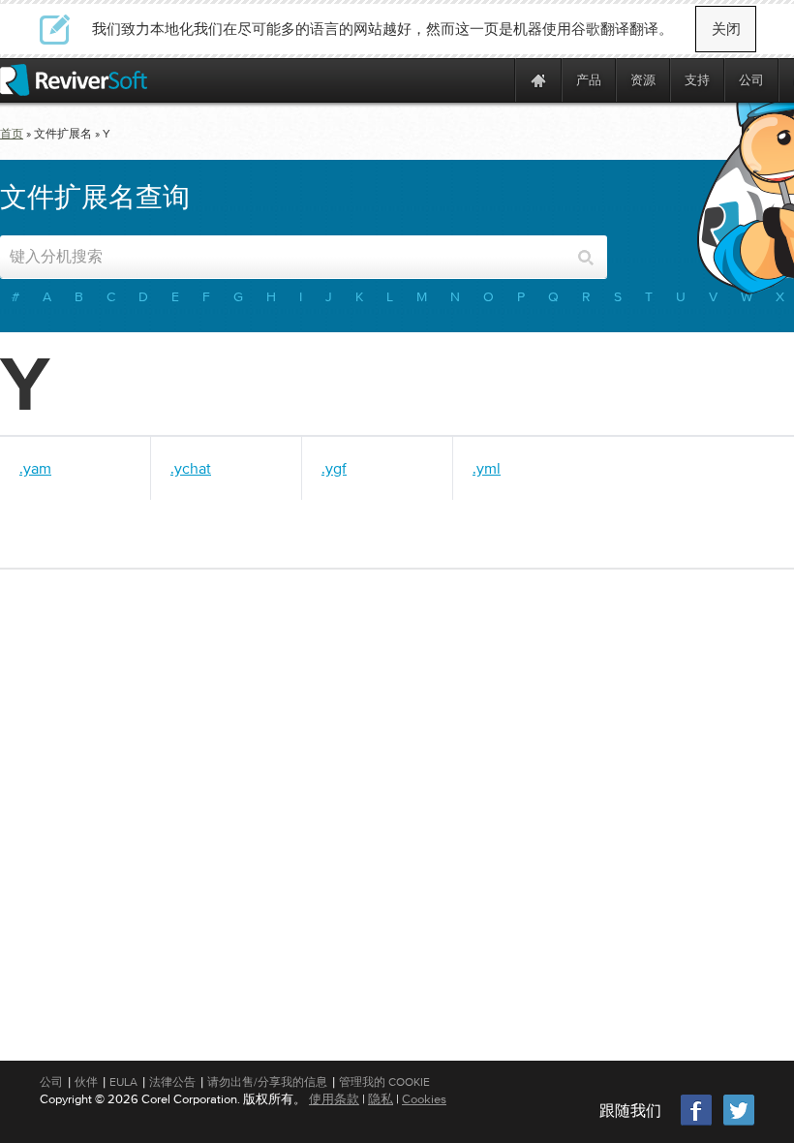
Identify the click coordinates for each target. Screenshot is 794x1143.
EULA (123, 1082)
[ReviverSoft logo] (73, 80)
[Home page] (538, 80)
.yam (35, 468)
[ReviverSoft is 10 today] (495, 80)
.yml (487, 468)
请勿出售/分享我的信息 (267, 1082)
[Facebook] (697, 1123)
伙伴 (86, 1082)
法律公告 (172, 1082)
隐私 (380, 1099)
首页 (11, 133)
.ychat (190, 468)
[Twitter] (738, 1123)
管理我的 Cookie (384, 1082)
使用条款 (334, 1099)
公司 (51, 1082)
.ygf (334, 468)
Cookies (424, 1099)
